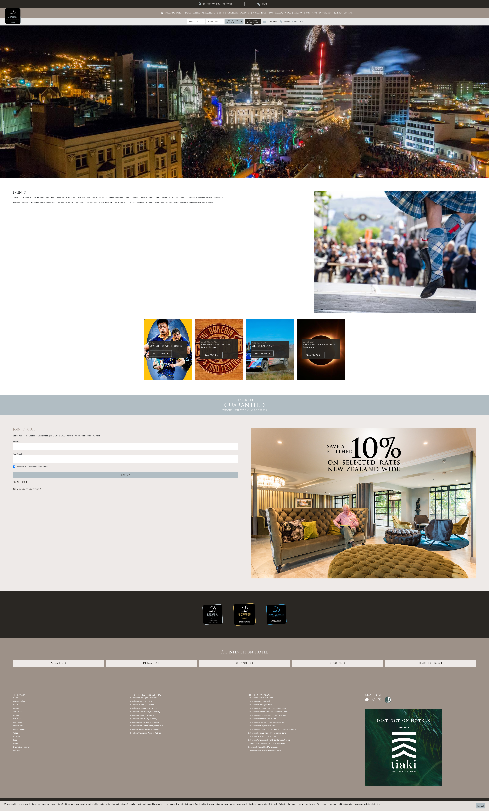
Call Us (266, 4)
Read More (159, 354)
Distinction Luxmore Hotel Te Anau (262, 719)
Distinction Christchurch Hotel (260, 698)
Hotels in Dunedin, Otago (141, 701)
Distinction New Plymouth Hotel (261, 726)
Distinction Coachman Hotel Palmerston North (267, 708)
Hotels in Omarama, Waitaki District (145, 733)
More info (19, 482)
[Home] (162, 13)
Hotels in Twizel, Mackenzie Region (145, 729)
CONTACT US (243, 663)
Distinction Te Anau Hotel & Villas (262, 736)
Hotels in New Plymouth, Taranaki (144, 722)
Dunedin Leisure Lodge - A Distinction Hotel (266, 743)
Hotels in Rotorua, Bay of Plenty (143, 719)
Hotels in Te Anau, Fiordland (142, 705)
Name (15, 441)
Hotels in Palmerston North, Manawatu (146, 726)
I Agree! (480, 806)
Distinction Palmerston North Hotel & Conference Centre (272, 729)
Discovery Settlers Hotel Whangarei (263, 747)
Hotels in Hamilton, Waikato (142, 715)
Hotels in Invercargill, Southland (144, 698)
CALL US (59, 663)
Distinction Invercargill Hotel (260, 705)
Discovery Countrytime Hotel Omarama (264, 750)
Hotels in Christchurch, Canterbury (145, 712)
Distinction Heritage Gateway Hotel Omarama (267, 715)
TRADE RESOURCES (429, 663)
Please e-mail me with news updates (32, 466)
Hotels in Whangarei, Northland (143, 708)
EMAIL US (152, 663)
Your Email (17, 454)
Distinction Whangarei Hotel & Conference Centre (269, 740)
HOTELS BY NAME (260, 695)
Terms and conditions (26, 490)
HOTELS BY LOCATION (145, 695)
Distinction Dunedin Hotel (259, 701)
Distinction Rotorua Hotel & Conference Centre (267, 733)
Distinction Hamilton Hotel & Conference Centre (268, 712)
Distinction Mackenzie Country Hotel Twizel (266, 722)
